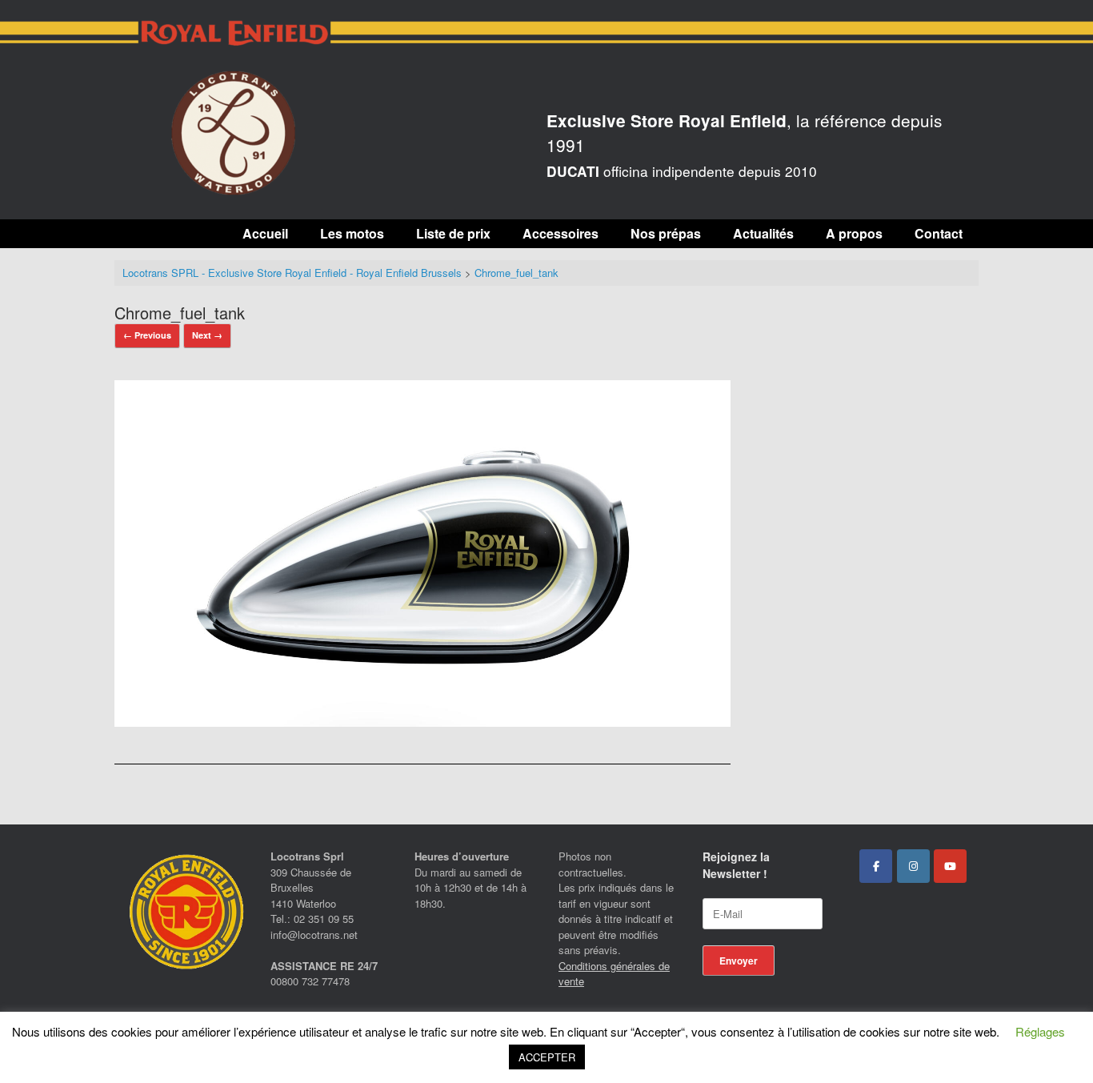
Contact (939, 233)
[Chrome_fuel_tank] (422, 721)
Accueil (265, 233)
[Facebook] (875, 866)
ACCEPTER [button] (546, 1057)
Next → (207, 335)
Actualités (763, 233)
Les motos (352, 233)
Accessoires (560, 233)
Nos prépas (666, 233)
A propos (854, 233)
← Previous (147, 335)
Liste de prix (453, 233)
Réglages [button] (1040, 1031)
